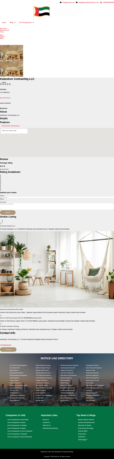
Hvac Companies (41, 393)
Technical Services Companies (95, 385)
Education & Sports (84, 425)
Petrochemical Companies (68, 398)
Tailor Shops (89, 383)
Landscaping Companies (68, 368)
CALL (2, 35)
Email (2, 37)
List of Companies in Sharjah (17, 425)
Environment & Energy (85, 428)
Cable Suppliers (14, 378)
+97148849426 (5, 345)
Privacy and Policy (68, 451)
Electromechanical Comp (43, 365)
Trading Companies (92, 393)
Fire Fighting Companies (43, 375)
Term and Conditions (55, 451)
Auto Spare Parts (15, 368)
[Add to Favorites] (0, 106)
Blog (11, 22)
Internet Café (40, 398)
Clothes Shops (14, 393)
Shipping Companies (92, 373)
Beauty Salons (14, 370)
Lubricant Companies (67, 373)
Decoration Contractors (11, 126)
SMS (1, 38)
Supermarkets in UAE (92, 380)
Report (8, 349)
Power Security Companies (94, 368)
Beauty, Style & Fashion (86, 419)
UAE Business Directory (50, 428)
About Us (46, 419)
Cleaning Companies (16, 388)
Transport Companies (92, 395)
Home (4, 22)
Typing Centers (90, 400)
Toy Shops (89, 390)
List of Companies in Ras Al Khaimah (19, 437)
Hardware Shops (41, 390)
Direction (3, 29)
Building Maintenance (16, 373)
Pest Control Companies (68, 395)
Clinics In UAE (14, 390)
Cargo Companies (15, 383)
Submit (7, 212)
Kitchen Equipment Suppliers (69, 365)
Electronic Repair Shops (43, 368)
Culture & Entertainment (86, 422)
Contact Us (46, 422)
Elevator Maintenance (42, 370)
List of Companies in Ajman (16, 428)
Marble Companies (66, 378)
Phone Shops (64, 400)
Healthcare (81, 437)
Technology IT (82, 439)
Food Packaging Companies (44, 378)
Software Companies (92, 375)
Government (82, 434)
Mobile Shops (65, 383)
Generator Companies (42, 385)
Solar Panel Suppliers (92, 378)
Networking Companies (68, 388)
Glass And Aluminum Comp (44, 388)
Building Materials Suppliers (18, 375)
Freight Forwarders (41, 380)
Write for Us (46, 425)
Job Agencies (39, 400)
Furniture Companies (42, 383)
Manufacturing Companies (69, 375)
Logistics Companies (67, 370)
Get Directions (5, 98)
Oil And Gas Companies (68, 390)
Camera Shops (14, 380)
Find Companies (25, 22)
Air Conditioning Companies (18, 365)
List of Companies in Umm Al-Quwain (19, 431)
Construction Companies (17, 395)
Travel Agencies (90, 398)
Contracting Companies (17, 398)
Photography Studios (92, 365)
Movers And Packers (66, 385)
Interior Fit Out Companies (44, 395)
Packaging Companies (67, 393)
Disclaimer (44, 451)
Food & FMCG (82, 431)
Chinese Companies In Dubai (18, 385)
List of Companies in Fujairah (17, 434)
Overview (3, 30)
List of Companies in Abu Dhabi (17, 419)
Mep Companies (65, 380)
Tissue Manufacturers (92, 388)
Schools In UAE (90, 370)
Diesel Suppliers (15, 400)
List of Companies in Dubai (16, 422)
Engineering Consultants (43, 373)
